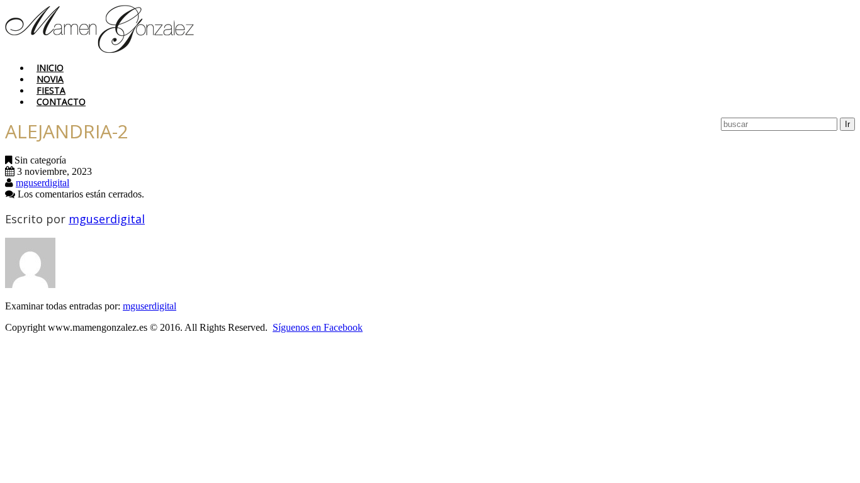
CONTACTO (61, 102)
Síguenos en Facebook (318, 327)
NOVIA (50, 79)
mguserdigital (42, 182)
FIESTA (51, 90)
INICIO (50, 68)
